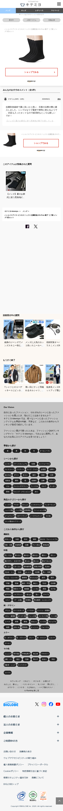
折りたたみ (34, 577)
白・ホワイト (9, 638)
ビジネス (8, 464)
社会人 (44, 659)
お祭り (52, 469)
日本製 (53, 583)
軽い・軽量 (47, 572)
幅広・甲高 (26, 583)
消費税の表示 (25, 751)
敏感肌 (26, 589)
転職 (33, 464)
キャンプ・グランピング (22, 492)
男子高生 (16, 654)
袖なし (35, 583)
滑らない (18, 555)
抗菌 (26, 545)
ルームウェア (9, 516)
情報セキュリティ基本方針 (16, 777)
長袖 (16, 583)
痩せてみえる (47, 561)
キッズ (23, 10)
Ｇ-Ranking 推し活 (31, 691)
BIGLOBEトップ (11, 784)
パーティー (20, 469)
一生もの (28, 594)
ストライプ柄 (43, 616)
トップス (8, 505)
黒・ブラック (21, 638)
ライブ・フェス (32, 469)
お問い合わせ (10, 751)
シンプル (43, 621)
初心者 (35, 654)
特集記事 (51, 20)
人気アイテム (31, 20)
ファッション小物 (39, 510)
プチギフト (45, 654)
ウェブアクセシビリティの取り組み (20, 757)
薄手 (52, 577)
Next (58, 331)
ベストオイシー (29, 684)
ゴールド (8, 643)
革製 (16, 621)
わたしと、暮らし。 (12, 684)
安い (37, 594)
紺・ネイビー (42, 638)
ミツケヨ (20, 687)
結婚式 (34, 480)
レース (7, 621)
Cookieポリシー (11, 771)
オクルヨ (36, 681)
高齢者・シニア (10, 665)
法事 (43, 480)
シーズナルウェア (36, 516)
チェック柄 (32, 616)
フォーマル (45, 627)
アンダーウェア (50, 505)
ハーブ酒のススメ (46, 687)
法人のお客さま (12, 724)
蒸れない (27, 555)
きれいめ (16, 627)
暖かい (44, 555)
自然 (7, 627)
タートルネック (18, 610)
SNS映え (28, 600)
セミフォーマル (44, 464)
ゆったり (28, 572)
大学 (51, 475)
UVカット (7, 539)
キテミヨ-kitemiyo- (12, 211)
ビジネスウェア (36, 505)
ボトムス (25, 505)
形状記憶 (46, 545)
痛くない (8, 566)
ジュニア (8, 654)
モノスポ (41, 684)
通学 (16, 480)
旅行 (34, 475)
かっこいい (35, 627)
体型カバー (17, 589)
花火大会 (8, 475)
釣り (36, 492)
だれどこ (26, 681)
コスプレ (8, 672)
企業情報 (8, 732)
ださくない (17, 566)
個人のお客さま (12, 716)
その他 (48, 516)
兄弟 (26, 659)
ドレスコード (9, 469)
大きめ (47, 566)
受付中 (11, 20)
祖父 (18, 659)
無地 (25, 621)
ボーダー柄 (22, 616)
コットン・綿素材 (43, 610)
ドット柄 (53, 616)
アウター (16, 505)
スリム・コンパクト (11, 577)
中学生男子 (26, 654)
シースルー (31, 610)
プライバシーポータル (38, 764)
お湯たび (46, 681)
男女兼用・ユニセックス (43, 600)
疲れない (35, 555)
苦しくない (8, 555)
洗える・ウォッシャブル (49, 539)
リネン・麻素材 (10, 616)
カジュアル (52, 621)
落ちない (27, 561)
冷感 (17, 539)
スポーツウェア (22, 516)
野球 (7, 492)
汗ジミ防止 (36, 545)
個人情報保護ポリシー (14, 764)
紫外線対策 (27, 566)
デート (16, 475)
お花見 (43, 469)
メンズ (7, 10)
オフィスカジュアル (20, 464)
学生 (53, 659)
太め (19, 572)
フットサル (34, 486)
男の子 (35, 659)
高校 (43, 475)
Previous (5, 331)
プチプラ (46, 594)
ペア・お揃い (18, 600)
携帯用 (24, 577)
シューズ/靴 (8, 510)
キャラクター (23, 665)
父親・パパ (8, 659)
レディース (39, 10)
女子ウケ (8, 594)
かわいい (34, 621)
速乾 (34, 539)
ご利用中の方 (11, 740)
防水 (25, 539)
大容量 (37, 572)
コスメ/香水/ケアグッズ (12, 521)
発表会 (7, 480)
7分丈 (44, 583)
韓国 (7, 589)
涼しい (53, 555)
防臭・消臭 (8, 545)
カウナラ (11, 687)
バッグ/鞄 (18, 510)
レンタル (35, 589)
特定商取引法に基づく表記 (34, 771)
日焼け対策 (38, 566)
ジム (7, 486)
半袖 (7, 583)
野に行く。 (51, 684)
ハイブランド (18, 594)
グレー (31, 638)
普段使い (25, 627)
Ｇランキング (15, 681)
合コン (25, 475)
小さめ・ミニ (9, 572)
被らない (36, 561)
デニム (7, 610)
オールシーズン (45, 451)
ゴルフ (43, 486)
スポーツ (51, 480)
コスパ (7, 600)
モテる (53, 589)
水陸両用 (18, 545)
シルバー (52, 638)
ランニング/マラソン (20, 486)
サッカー (53, 486)
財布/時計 (27, 510)
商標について (38, 777)
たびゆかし (31, 687)
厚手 (43, 577)
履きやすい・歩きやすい (13, 561)
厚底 (44, 589)
